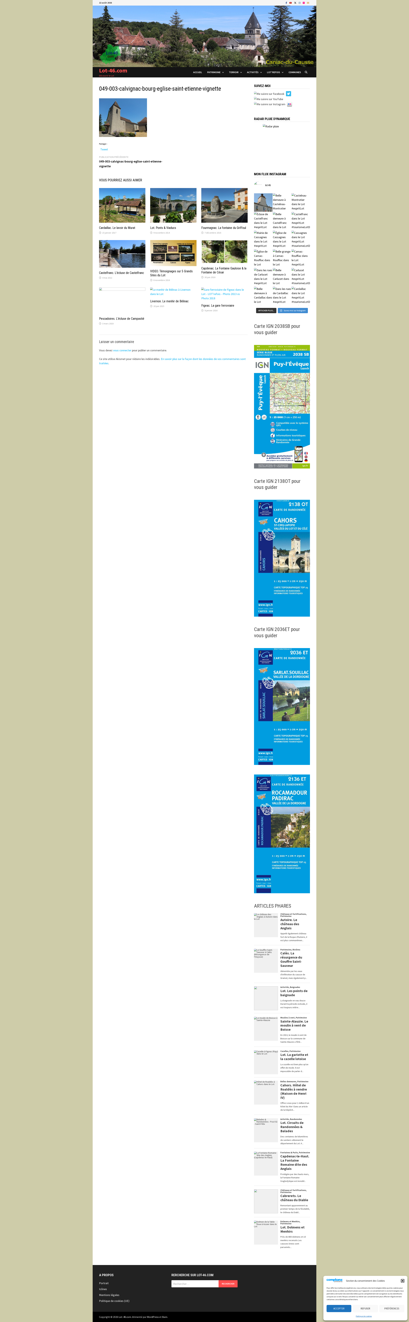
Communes (295, 72)
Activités (253, 72)
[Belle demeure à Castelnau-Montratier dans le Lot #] (282, 202)
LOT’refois (273, 72)
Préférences (391, 1308)
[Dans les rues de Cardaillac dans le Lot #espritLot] (282, 296)
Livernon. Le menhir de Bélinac (169, 301)
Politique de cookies (364, 1316)
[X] (295, 2)
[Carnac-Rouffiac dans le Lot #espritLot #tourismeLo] (301, 258)
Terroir (234, 72)
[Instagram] (300, 2)
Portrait (104, 1283)
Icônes (103, 1289)
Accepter (338, 1308)
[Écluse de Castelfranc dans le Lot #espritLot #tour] (263, 221)
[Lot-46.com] (204, 36)
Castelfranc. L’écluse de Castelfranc (121, 273)
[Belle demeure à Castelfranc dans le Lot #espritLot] (282, 221)
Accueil (197, 72)
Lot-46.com (113, 70)
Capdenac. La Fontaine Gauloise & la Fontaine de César (223, 270)
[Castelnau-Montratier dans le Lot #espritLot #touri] (301, 202)
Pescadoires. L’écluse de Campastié (121, 319)
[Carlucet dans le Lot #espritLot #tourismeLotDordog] (301, 277)
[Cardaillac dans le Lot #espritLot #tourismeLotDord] (301, 296)
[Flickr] (304, 2)
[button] (402, 1280)
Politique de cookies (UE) (114, 1301)
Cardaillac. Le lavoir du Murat (117, 228)
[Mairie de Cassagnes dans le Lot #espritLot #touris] (263, 240)
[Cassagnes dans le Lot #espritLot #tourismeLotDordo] (301, 240)
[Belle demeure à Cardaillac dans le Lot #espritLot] (263, 296)
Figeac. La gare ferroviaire (217, 305)
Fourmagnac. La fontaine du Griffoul (223, 228)
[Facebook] (287, 2)
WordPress (153, 1316)
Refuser (365, 1308)
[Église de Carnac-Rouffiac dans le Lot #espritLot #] (263, 258)
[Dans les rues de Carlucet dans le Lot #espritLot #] (263, 277)
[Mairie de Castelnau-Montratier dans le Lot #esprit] (263, 202)
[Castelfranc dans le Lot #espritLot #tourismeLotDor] (301, 221)
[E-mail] (308, 2)
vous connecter (122, 350)
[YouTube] (291, 2)
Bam (164, 1316)
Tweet (104, 148)
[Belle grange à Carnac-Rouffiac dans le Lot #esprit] (282, 258)
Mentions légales (109, 1295)
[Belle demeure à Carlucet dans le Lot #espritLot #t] (282, 277)
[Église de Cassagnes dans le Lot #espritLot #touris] (282, 240)
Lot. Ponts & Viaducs (163, 228)
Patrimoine (213, 72)
